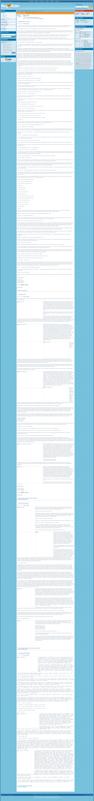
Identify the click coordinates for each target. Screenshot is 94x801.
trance (81, 57)
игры (84, 60)
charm (89, 53)
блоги (84, 58)
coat (91, 53)
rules (89, 56)
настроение (84, 62)
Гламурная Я (86, 41)
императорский (87, 60)
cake (85, 53)
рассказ (31, 498)
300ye (76, 53)
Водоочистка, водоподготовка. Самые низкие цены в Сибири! (88, 43)
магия (28, 785)
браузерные (89, 58)
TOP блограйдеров (5, 23)
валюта (77, 59)
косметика (85, 61)
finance (87, 54)
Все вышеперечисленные (7, 49)
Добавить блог (4, 15)
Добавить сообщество (6, 18)
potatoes (85, 56)
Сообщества (4, 16)
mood (76, 56)
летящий (88, 61)
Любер (85, 32)
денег (76, 60)
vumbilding (86, 57)
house (79, 55)
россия (30, 648)
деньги (78, 60)
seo (78, 57)
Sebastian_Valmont (87, 45)
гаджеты (88, 59)
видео (79, 59)
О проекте (42, 794)
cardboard (87, 53)
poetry (82, 56)
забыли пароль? (85, 8)
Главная (34, 794)
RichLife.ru (85, 40)
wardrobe (89, 57)
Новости (38, 794)
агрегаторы (79, 58)
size (79, 57)
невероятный (88, 62)
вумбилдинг (82, 59)
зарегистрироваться (78, 8)
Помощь (52, 794)
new (81, 56)
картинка (90, 60)
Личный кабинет (47, 794)
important (84, 55)
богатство (86, 58)
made (89, 55)
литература (27, 498)
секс (35, 648)
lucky (88, 55)
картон (77, 61)
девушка (20, 498)
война (20, 648)
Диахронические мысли (88, 46)
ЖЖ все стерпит (26, 15)
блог (82, 58)
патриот (23, 648)
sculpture (77, 57)
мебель (81, 62)
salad (90, 56)
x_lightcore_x (86, 37)
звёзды (80, 60)
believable (81, 53)
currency (79, 54)
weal (91, 57)
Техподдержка (4, 26)
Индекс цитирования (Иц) (7, 44)
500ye (78, 53)
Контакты (4, 27)
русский (33, 648)
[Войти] (91, 6)
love (86, 55)
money (92, 55)
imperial (82, 55)
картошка (79, 61)
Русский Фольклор (87, 31)
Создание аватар (5, 20)
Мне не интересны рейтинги (8, 50)
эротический (34, 498)
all (79, 53)
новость (78, 63)
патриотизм (27, 648)
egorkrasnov (41, 18)
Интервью (4, 30)
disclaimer (82, 54)
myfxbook (78, 56)
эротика (38, 648)
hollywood (77, 55)
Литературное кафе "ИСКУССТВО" (87, 34)
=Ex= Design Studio (89, 794)
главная (90, 59)
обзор (81, 63)
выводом (85, 59)
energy (85, 54)
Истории (86, 22)
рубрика (80, 65)
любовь (77, 62)
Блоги (3, 13)
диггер (24, 498)
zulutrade (77, 58)
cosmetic (77, 54)
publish (87, 56)
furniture (89, 54)
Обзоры (81, 28)
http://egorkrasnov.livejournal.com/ (33, 17)
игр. (82, 60)
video (83, 57)
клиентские (82, 61)
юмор (86, 68)
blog (83, 53)
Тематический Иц (6, 46)
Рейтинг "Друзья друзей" (7, 47)
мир (82, 62)
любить (91, 61)
